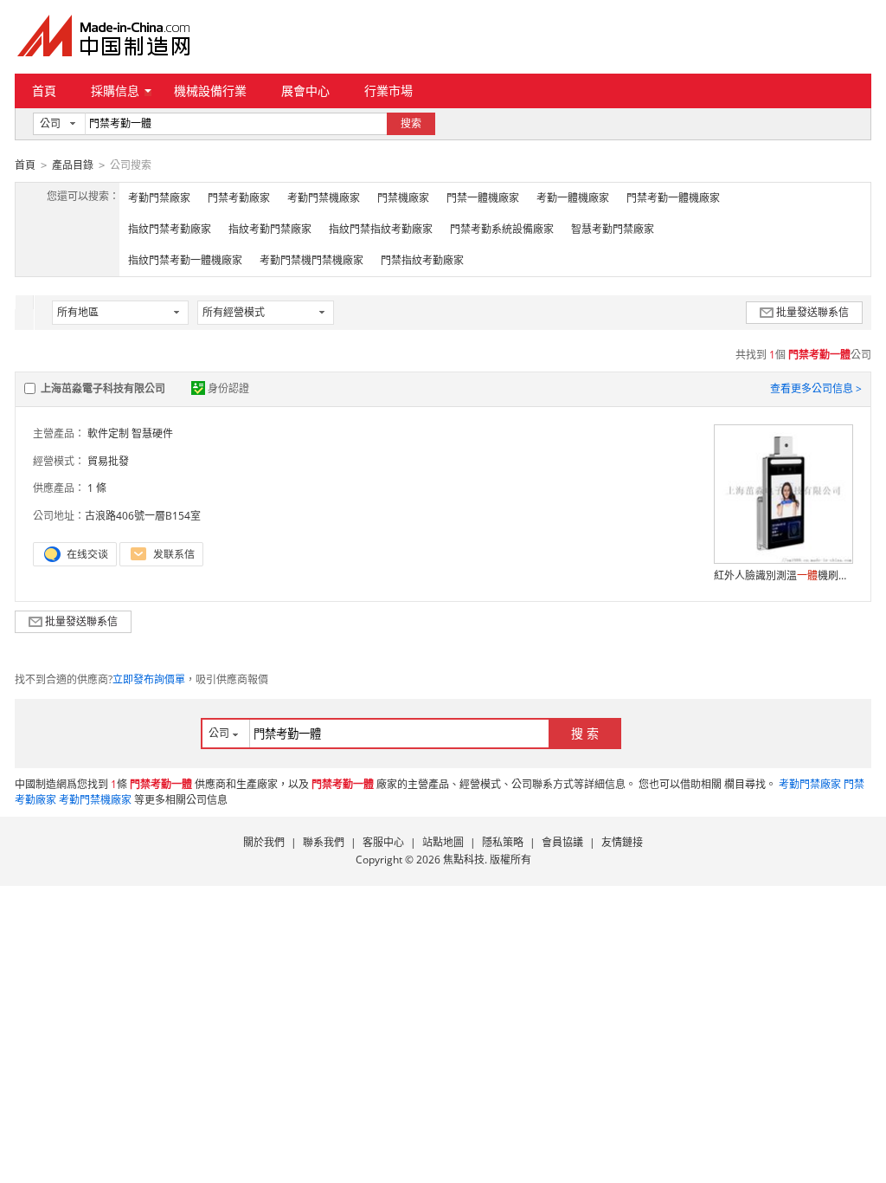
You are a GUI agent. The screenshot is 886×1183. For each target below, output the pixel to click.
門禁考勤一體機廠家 (673, 198)
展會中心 (305, 90)
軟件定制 (108, 433)
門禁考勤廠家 (239, 198)
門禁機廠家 (403, 198)
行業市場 (388, 90)
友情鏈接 (622, 842)
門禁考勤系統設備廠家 (502, 229)
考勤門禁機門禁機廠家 (311, 260)
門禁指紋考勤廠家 (422, 260)
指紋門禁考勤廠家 (169, 229)
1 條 (96, 488)
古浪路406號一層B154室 (143, 515)
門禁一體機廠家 (482, 198)
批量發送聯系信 (812, 312)
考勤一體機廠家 (572, 198)
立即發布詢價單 (148, 679)
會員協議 (562, 842)
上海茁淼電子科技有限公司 (103, 388)
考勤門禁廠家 (159, 198)
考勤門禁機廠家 (323, 198)
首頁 (44, 90)
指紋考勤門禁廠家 (269, 229)
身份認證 (228, 388)
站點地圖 (443, 842)
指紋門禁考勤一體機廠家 (185, 260)
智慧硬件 (152, 433)
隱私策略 (502, 842)
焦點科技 (464, 859)
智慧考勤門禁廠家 (612, 229)
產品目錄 (72, 165)
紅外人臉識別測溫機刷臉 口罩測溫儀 (783, 575)
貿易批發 (108, 461)
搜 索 (585, 733)
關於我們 (264, 842)
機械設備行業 (210, 90)
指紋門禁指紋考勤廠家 (381, 229)
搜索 (411, 123)
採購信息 (115, 90)
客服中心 (383, 842)
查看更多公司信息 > (816, 388)
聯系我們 (323, 842)
